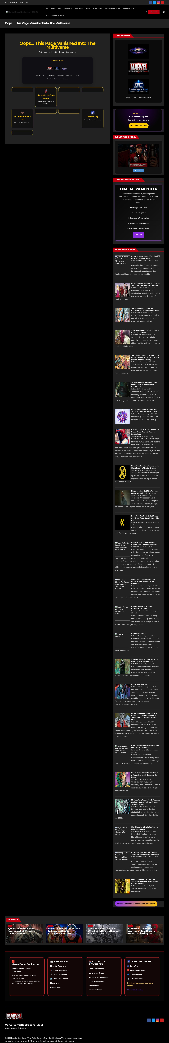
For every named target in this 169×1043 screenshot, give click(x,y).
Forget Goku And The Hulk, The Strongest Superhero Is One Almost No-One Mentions (144, 881)
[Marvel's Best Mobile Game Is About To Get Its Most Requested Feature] (122, 416)
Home (53, 8)
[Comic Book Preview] (122, 691)
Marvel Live (79, 8)
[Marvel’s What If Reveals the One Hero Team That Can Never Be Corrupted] (122, 290)
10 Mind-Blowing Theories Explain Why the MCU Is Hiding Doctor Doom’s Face (144, 385)
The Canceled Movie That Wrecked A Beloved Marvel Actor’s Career (103, 931)
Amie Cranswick (138, 686)
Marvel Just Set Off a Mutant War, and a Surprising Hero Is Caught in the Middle (145, 775)
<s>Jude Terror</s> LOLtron (142, 260)
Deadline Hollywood (139, 633)
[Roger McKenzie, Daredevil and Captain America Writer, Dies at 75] (122, 549)
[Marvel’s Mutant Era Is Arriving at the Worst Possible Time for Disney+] (122, 472)
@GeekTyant (137, 436)
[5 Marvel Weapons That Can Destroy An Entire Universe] (122, 337)
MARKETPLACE (128, 8)
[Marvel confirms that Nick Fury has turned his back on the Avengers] (122, 497)
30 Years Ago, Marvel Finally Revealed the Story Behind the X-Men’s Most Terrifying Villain (145, 802)
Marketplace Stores (96, 973)
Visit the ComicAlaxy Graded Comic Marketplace (136, 904)
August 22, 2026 (14, 937)
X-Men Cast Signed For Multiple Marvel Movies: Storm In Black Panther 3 (143, 581)
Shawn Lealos (137, 287)
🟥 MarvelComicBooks (136, 970)
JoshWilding (137, 722)
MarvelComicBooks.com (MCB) (24, 1025)
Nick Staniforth (137, 664)
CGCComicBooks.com (138, 125)
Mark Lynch (137, 495)
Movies (51, 926)
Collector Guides (95, 990)
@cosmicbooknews (139, 586)
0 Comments (14, 940)
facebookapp (137, 636)
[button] (146, 12)
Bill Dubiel (136, 389)
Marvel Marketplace (96, 969)
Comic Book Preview (139, 684)
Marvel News (97, 8)
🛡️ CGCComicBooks (135, 979)
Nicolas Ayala (137, 886)
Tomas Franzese (138, 414)
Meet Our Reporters (65, 8)
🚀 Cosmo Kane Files (58, 970)
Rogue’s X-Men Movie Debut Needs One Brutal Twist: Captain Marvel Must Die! (145, 518)
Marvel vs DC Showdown (98, 977)
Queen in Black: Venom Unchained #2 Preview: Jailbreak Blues (21, 931)
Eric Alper (136, 546)
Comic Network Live (96, 981)
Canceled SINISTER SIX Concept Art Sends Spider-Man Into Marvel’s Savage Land (145, 432)
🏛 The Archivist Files (58, 974)
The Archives (94, 986)
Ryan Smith (137, 312)
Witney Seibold (138, 334)
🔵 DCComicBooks (134, 974)
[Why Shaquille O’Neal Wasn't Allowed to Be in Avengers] (122, 834)
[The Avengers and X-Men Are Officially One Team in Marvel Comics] (122, 315)
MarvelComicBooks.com (32, 937)
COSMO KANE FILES (112, 8)
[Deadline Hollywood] (122, 640)
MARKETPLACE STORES (55, 15)
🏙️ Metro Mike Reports (59, 979)
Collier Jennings (138, 470)
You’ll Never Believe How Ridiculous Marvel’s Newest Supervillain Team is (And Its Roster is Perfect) (145, 357)
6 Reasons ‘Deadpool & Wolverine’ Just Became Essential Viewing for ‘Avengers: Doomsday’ (142, 932)
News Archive (55, 987)
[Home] (47, 8)
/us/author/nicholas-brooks (141, 522)
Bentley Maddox (138, 831)
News (88, 8)
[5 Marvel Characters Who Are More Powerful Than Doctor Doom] (122, 666)
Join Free (138, 235)
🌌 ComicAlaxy (133, 966)
